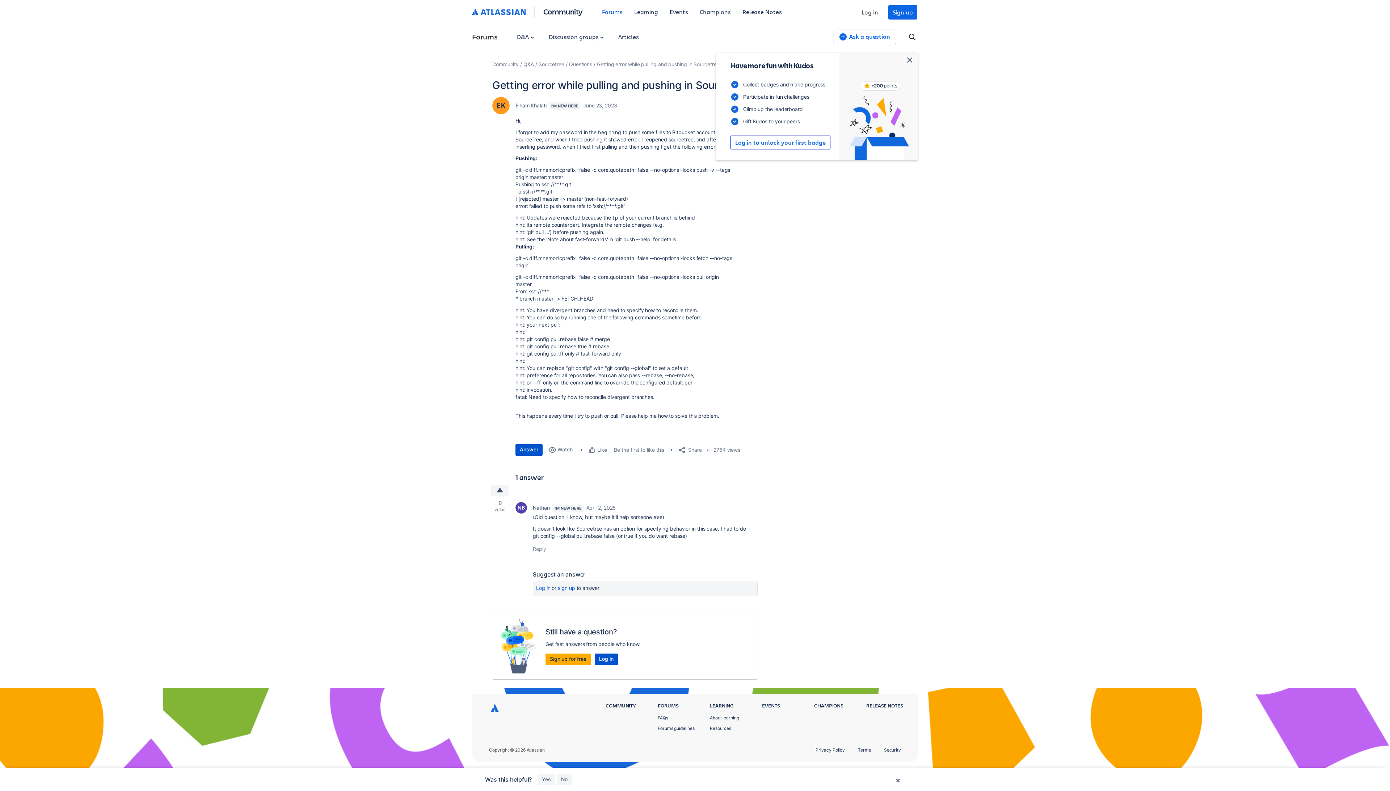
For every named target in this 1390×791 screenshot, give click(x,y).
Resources (720, 728)
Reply (539, 549)
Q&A (523, 37)
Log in (870, 12)
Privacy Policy (830, 750)
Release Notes (762, 12)
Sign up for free (568, 659)
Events (679, 12)
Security (892, 750)
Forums (612, 12)
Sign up (903, 12)
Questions (580, 64)
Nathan (541, 508)
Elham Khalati (531, 105)
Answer (529, 449)
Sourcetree (551, 64)
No (564, 779)
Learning (646, 12)
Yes (546, 779)
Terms (864, 750)
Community (563, 11)
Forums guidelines (676, 728)
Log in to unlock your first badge (780, 142)
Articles (628, 37)
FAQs (663, 717)
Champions (715, 12)
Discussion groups (574, 37)
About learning (724, 717)
